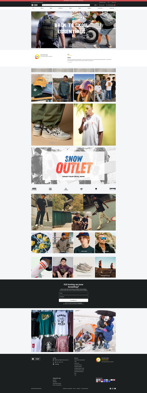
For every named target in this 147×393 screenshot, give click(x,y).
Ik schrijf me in (73, 300)
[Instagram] (112, 388)
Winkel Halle (114, 2)
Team (109, 2)
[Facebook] (110, 388)
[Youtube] (115, 388)
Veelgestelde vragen (102, 2)
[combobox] (66, 5)
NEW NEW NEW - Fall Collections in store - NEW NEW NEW (73, 0)
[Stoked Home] (34, 5)
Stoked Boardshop (37, 388)
